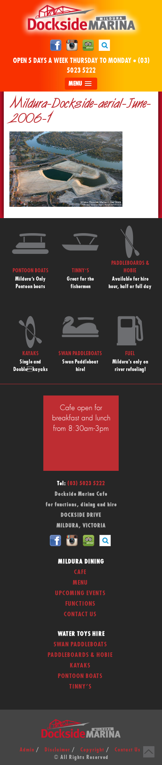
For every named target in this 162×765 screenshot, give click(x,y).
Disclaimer (57, 750)
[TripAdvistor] (88, 45)
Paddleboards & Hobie (80, 655)
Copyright (92, 750)
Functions (80, 604)
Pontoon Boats (80, 676)
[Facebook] (55, 45)
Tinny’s (80, 687)
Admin (27, 750)
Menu (80, 583)
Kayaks (80, 666)
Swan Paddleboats (80, 644)
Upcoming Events (80, 593)
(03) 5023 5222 (86, 483)
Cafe (80, 572)
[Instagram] (72, 45)
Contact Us (80, 614)
